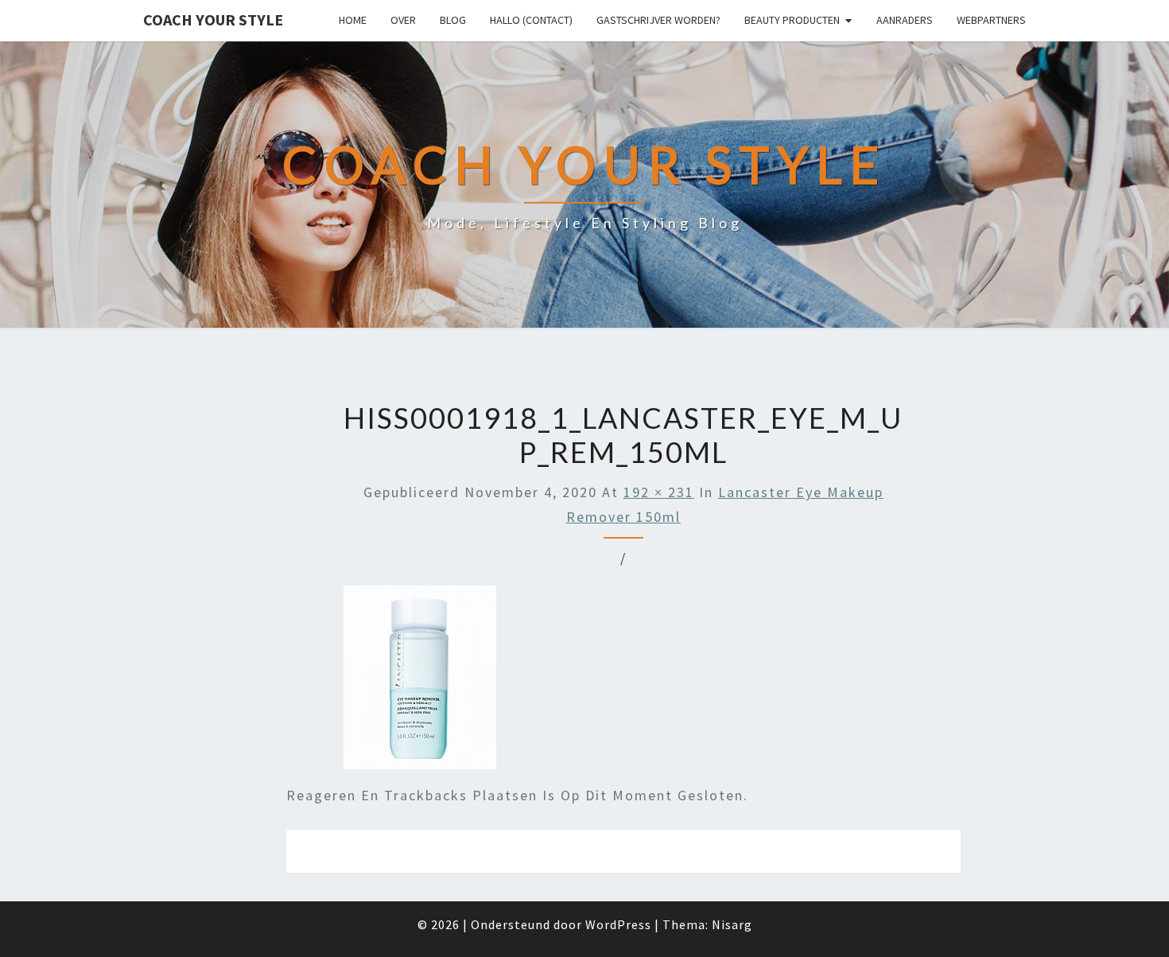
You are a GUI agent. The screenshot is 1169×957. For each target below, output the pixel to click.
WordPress (618, 924)
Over (403, 20)
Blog (453, 20)
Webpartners (991, 20)
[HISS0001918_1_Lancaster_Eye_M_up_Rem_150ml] (420, 683)
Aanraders (904, 20)
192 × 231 (658, 492)
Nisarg (732, 924)
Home (353, 20)
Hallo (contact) (531, 20)
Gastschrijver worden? (658, 20)
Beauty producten (792, 20)
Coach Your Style (213, 19)
